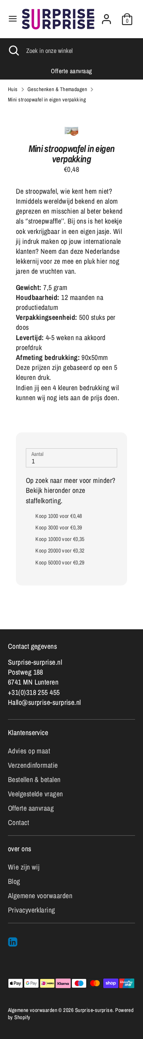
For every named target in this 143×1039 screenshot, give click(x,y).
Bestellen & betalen (34, 779)
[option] (71, 71)
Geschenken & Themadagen (57, 89)
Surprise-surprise (94, 1010)
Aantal (37, 454)
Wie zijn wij (23, 867)
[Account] (106, 16)
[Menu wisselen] (11, 19)
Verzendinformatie (33, 765)
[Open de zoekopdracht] (13, 50)
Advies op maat (29, 751)
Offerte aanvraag (71, 71)
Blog (14, 881)
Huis (13, 89)
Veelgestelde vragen (35, 794)
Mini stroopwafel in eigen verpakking (47, 99)
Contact (18, 822)
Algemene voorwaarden (40, 896)
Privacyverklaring (31, 910)
